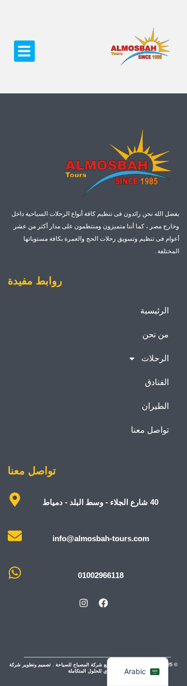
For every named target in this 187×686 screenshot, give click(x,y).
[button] (24, 51)
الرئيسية (154, 310)
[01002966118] (15, 573)
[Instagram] (83, 603)
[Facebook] (103, 603)
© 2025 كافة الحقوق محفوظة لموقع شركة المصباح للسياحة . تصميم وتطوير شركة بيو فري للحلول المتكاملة (93, 668)
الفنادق (157, 382)
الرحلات (155, 358)
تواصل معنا (150, 430)
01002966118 (101, 575)
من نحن (155, 334)
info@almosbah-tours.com (100, 538)
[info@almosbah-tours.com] (15, 536)
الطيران (155, 406)
